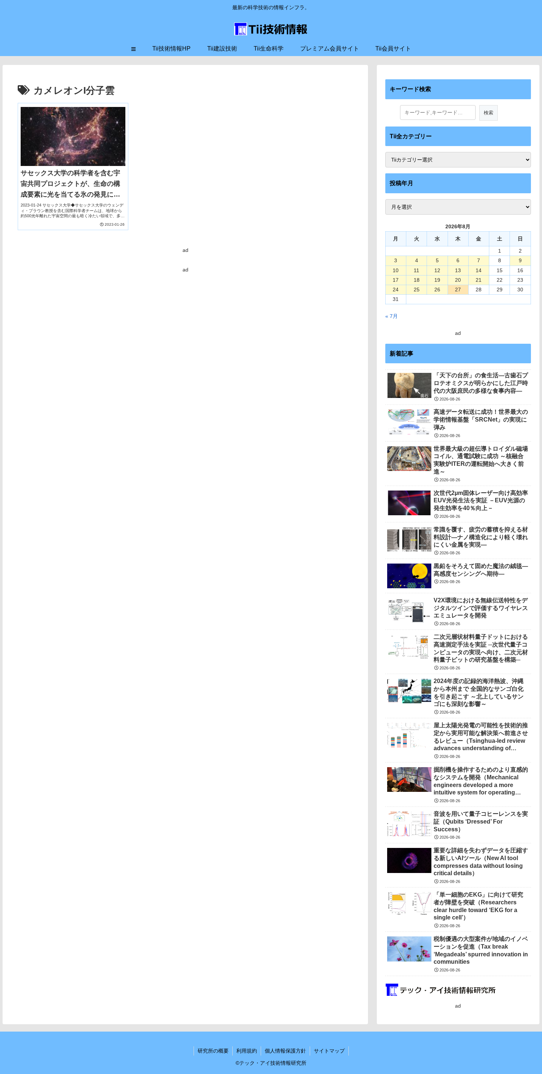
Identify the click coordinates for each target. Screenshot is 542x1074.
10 (396, 270)
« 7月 (391, 316)
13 (458, 270)
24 (396, 289)
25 (417, 289)
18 (417, 280)
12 (437, 270)
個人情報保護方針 (285, 1051)
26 (437, 289)
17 (396, 280)
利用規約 (246, 1051)
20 (458, 280)
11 (416, 270)
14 (479, 270)
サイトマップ (329, 1051)
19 (437, 280)
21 (479, 280)
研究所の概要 (213, 1051)
